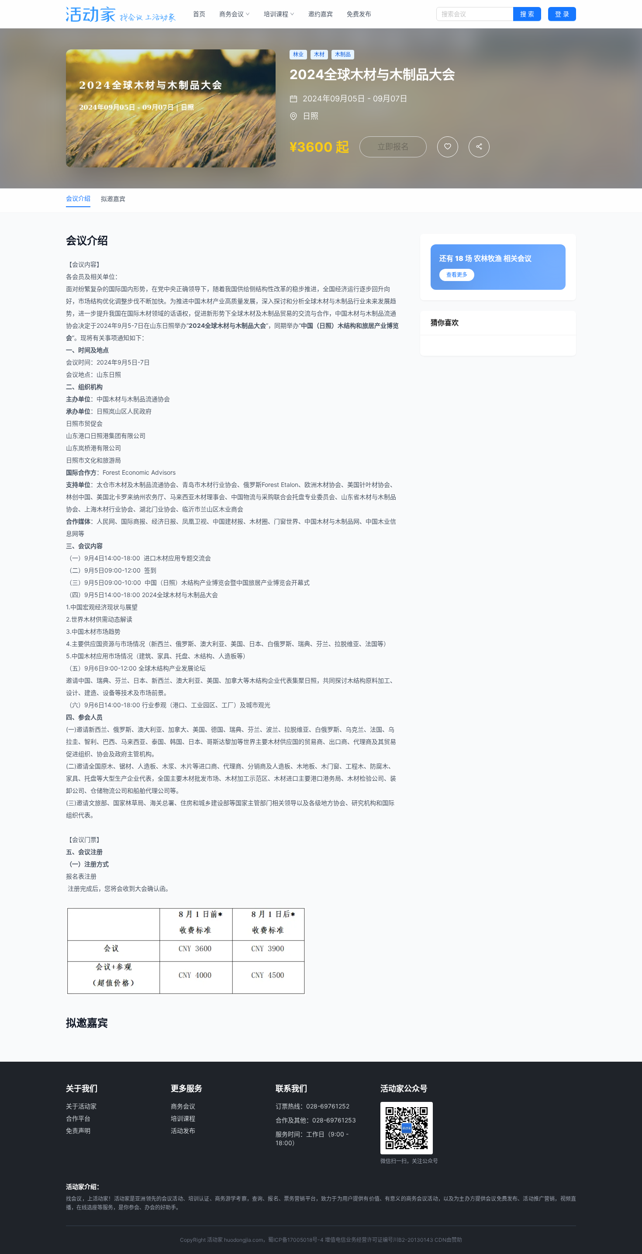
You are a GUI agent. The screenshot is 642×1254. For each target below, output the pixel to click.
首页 (199, 13)
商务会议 (231, 13)
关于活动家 (81, 1106)
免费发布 (359, 13)
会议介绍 (78, 198)
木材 (206, 301)
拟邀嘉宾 (113, 198)
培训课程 (276, 13)
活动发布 (183, 1130)
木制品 (344, 301)
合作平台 (78, 1118)
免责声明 (78, 1130)
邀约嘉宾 (320, 13)
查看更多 (456, 274)
